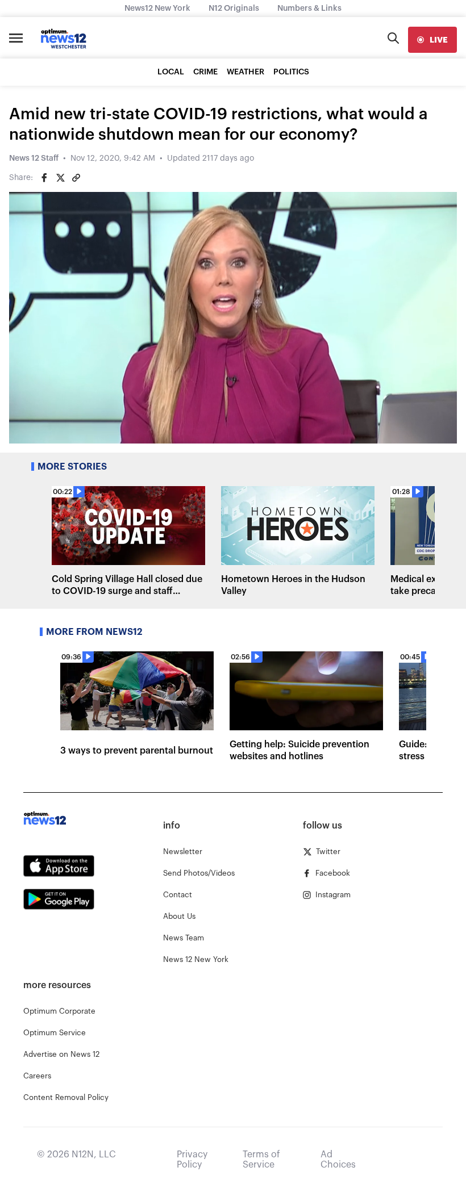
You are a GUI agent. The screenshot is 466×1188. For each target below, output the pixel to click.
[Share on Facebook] (44, 177)
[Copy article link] (76, 177)
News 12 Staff (34, 158)
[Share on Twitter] (60, 177)
